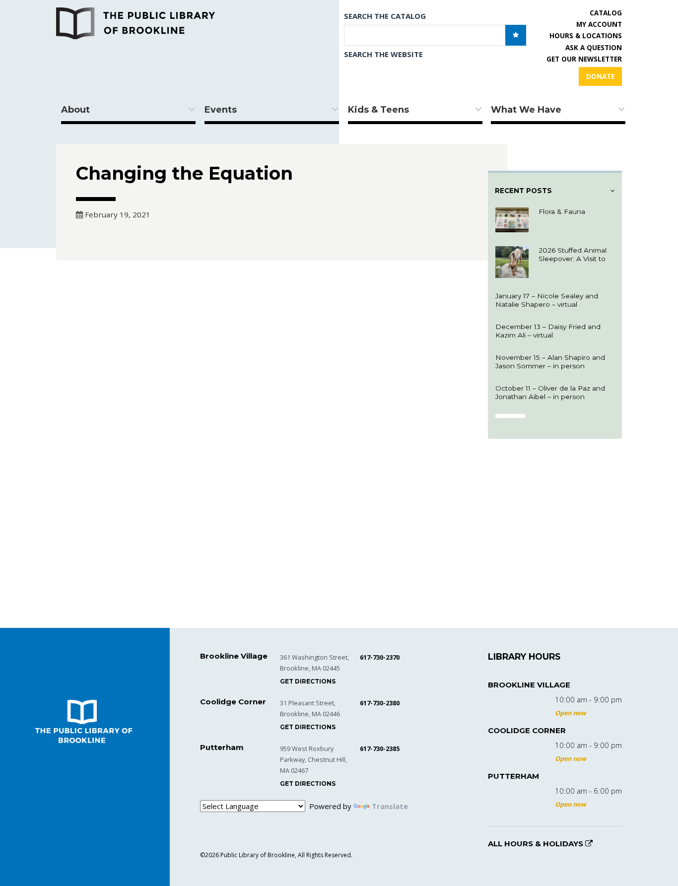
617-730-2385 (380, 748)
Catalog (606, 12)
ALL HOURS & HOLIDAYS (536, 843)
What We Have (526, 109)
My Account (599, 24)
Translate (390, 806)
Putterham (513, 776)
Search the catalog (385, 16)
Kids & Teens (378, 109)
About (75, 109)
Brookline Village (529, 684)
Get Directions (308, 681)
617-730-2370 (380, 657)
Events (220, 109)
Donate (600, 76)
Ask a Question (593, 47)
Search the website (383, 54)
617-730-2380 (380, 702)
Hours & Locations (585, 35)
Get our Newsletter (584, 59)
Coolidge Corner (527, 730)
